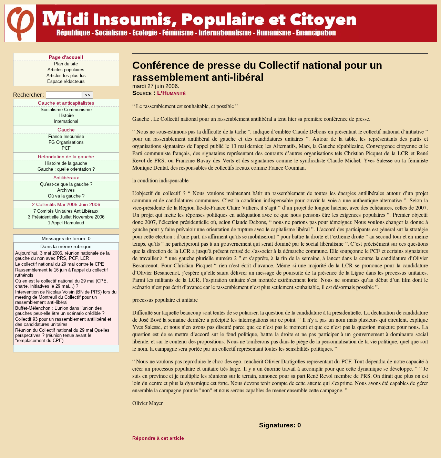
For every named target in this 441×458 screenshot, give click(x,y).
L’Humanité (171, 92)
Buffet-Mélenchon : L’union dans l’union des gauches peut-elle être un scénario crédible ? (59, 311)
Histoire (66, 115)
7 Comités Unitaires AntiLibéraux (66, 211)
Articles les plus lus (66, 75)
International (66, 121)
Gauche (66, 129)
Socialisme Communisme (66, 109)
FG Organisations (66, 142)
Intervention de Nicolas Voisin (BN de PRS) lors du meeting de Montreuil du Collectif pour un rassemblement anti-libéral (65, 297)
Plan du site (66, 63)
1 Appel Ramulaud (66, 222)
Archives (66, 190)
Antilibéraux (66, 177)
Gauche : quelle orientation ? (66, 169)
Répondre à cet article (158, 438)
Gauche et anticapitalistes (66, 103)
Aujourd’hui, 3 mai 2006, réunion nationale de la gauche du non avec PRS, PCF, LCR (62, 256)
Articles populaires (66, 69)
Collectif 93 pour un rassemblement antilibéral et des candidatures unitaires (63, 322)
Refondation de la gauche (66, 156)
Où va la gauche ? (66, 196)
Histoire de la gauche (66, 163)
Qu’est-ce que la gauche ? (66, 184)
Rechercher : (28, 95)
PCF (66, 148)
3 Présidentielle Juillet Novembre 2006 (66, 217)
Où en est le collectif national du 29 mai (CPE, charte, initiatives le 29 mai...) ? (61, 283)
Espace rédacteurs (66, 81)
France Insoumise (66, 136)
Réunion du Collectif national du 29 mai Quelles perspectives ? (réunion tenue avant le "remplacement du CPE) (62, 335)
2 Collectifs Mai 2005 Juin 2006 (66, 204)
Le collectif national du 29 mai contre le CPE (59, 264)
